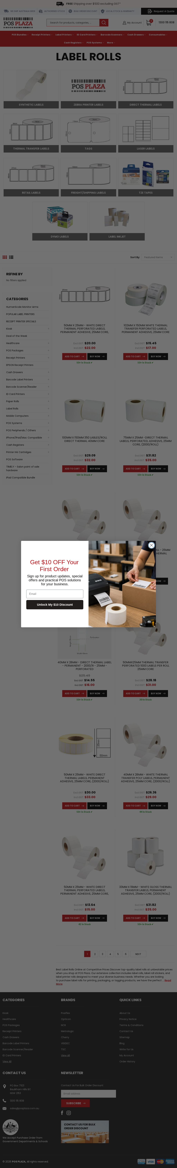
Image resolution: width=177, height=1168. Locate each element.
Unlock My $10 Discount (55, 604)
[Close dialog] (151, 545)
